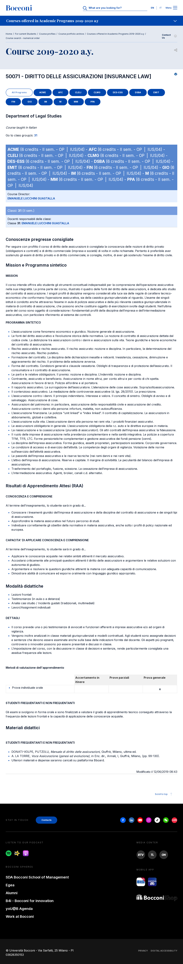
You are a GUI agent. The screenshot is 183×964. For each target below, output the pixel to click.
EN (152, 7)
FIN (13, 101)
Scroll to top (161, 794)
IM (45, 101)
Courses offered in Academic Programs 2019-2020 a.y (115, 33)
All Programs (19, 92)
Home (9, 33)
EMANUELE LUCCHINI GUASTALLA (31, 198)
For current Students (25, 33)
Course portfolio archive (71, 33)
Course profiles (47, 33)
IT (161, 7)
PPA (92, 101)
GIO (30, 101)
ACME (42, 92)
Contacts (46, 820)
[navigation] (91, 21)
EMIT (156, 92)
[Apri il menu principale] (175, 8)
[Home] (19, 7)
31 (35, 135)
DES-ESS (118, 92)
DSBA (138, 92)
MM (76, 101)
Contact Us (166, 36)
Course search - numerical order (23, 38)
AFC (60, 92)
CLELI (78, 92)
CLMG (97, 92)
